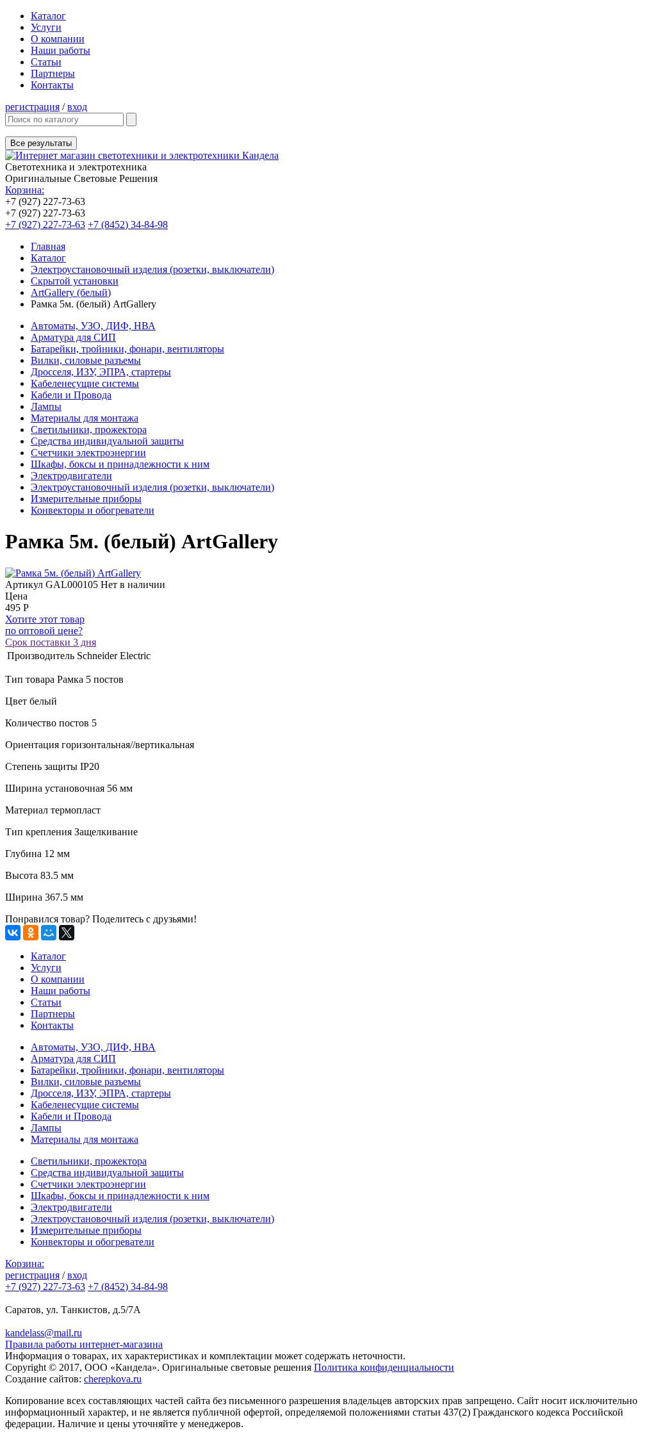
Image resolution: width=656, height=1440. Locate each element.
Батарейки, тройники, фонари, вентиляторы (127, 348)
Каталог (48, 15)
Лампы (46, 406)
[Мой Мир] (48, 932)
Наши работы (60, 50)
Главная (48, 246)
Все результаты (41, 143)
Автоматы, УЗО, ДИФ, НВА (93, 325)
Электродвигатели (71, 475)
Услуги (46, 27)
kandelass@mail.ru (43, 1332)
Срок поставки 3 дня (50, 642)
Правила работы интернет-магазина (84, 1344)
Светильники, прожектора (89, 429)
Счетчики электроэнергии (88, 452)
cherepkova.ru (113, 1378)
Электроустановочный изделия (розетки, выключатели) (152, 269)
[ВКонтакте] (12, 932)
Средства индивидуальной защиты (107, 441)
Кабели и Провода (71, 394)
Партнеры (53, 73)
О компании (58, 38)
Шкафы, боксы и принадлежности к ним (120, 464)
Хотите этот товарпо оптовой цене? (45, 625)
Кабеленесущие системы (85, 383)
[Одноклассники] (30, 932)
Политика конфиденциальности (384, 1367)
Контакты (52, 84)
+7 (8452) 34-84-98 (128, 224)
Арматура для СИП (73, 337)
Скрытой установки (75, 280)
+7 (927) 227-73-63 (45, 224)
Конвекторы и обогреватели (92, 510)
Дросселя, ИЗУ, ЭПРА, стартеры (101, 371)
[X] (66, 932)
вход (77, 106)
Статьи (46, 61)
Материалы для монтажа (84, 418)
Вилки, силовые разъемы (86, 360)
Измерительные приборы (86, 498)
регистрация (32, 106)
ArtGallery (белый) (71, 292)
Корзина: (24, 189)
